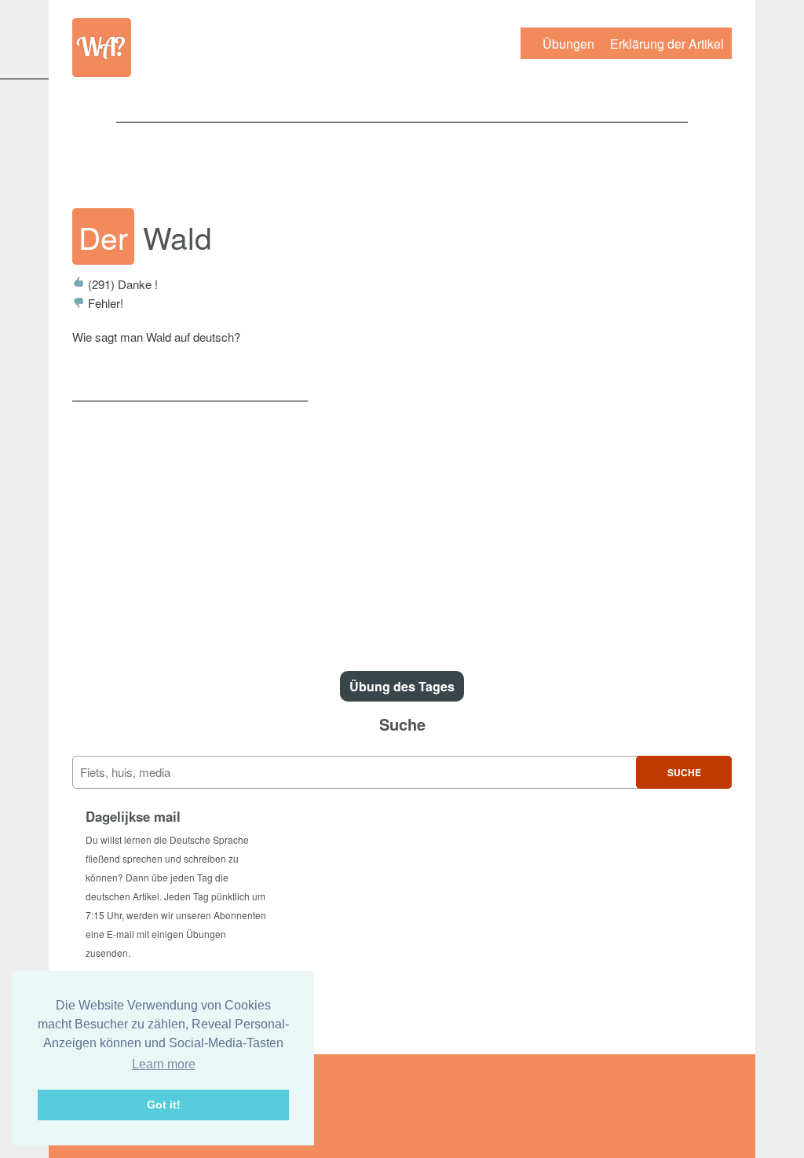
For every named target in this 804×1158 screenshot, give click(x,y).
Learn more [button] (164, 1064)
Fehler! (104, 303)
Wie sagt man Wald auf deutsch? (156, 336)
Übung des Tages (402, 686)
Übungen (568, 44)
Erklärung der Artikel (667, 44)
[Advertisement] (402, 157)
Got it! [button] (164, 1104)
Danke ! (123, 284)
